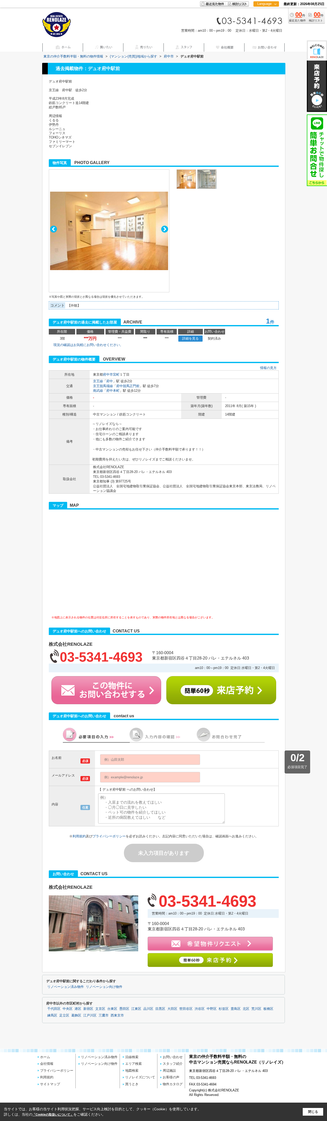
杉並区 (224, 1009)
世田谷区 (186, 1009)
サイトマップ (50, 1084)
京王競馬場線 (103, 386)
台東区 (112, 1009)
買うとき (131, 1084)
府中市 (108, 374)
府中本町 (113, 390)
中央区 (68, 1009)
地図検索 (131, 1070)
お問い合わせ (173, 1057)
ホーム (45, 1057)
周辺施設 (169, 1070)
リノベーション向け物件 (104, 987)
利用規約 (79, 836)
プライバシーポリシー (109, 836)
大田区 (172, 1009)
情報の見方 (268, 368)
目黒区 (160, 1009)
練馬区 (52, 1015)
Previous (53, 229)
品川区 (148, 1009)
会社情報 (46, 1064)
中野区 (212, 1009)
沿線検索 (131, 1057)
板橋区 (268, 1009)
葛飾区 (76, 1015)
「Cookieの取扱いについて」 (52, 1114)
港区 (78, 1009)
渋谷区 (200, 1009)
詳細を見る (190, 338)
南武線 (98, 390)
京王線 (98, 381)
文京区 (100, 1009)
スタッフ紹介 (173, 1064)
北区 (246, 1009)
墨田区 (124, 1009)
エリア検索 (133, 1064)
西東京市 (117, 1015)
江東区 (136, 1009)
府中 (109, 381)
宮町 (116, 374)
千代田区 (54, 1009)
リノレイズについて (140, 1077)
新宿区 (88, 1009)
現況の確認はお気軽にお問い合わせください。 (88, 345)
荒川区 (256, 1009)
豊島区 (236, 1009)
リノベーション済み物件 (65, 987)
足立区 (64, 1015)
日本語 (266, 14)
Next (164, 229)
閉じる (313, 1112)
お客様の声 (171, 1077)
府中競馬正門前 (127, 386)
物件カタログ (173, 1084)
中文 (264, 20)
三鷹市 (104, 1015)
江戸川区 (90, 1015)
